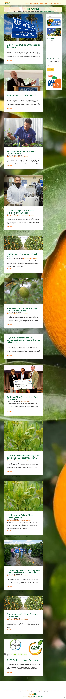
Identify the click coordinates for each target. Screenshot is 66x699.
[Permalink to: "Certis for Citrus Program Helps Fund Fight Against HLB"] (23, 379)
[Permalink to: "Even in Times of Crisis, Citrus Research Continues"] (23, 27)
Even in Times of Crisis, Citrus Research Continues (23, 46)
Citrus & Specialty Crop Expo (47, 690)
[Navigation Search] (60, 2)
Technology (32, 215)
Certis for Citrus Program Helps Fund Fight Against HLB (22, 398)
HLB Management (21, 215)
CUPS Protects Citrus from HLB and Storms (22, 255)
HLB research (18, 476)
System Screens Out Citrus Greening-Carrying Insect (22, 615)
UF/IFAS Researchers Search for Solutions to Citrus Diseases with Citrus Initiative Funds (23, 339)
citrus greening (8, 536)
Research (26, 156)
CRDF (23, 417)
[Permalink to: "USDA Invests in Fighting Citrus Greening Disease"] (23, 496)
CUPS (31, 258)
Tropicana (18, 591)
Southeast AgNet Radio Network (9, 690)
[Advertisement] (55, 49)
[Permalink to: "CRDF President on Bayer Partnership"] (23, 647)
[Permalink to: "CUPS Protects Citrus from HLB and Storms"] (23, 243)
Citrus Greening (11, 156)
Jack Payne (18, 113)
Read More (9, 60)
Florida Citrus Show (55, 690)
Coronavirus (18, 65)
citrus (6, 329)
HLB (20, 274)
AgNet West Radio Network (31, 690)
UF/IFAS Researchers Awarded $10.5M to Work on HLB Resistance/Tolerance (23, 456)
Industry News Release (19, 156)
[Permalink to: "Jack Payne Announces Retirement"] (23, 80)
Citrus (9, 215)
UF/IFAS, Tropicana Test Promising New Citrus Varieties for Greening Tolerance (23, 571)
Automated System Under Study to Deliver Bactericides (21, 152)
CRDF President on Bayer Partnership (22, 660)
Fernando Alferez (24, 329)
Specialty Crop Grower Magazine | (21, 690)
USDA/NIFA (26, 536)
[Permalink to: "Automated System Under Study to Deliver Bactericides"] (23, 132)
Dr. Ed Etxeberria (23, 231)
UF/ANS (23, 113)
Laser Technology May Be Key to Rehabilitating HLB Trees (20, 211)
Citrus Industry (39, 690)
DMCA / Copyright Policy (33, 697)
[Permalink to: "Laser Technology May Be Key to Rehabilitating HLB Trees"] (23, 190)
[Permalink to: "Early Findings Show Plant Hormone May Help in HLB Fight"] (23, 291)
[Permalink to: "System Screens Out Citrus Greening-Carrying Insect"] (23, 603)
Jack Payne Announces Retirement (21, 95)
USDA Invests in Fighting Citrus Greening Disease (20, 516)
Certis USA (7, 417)
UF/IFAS (24, 65)
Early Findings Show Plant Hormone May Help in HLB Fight (22, 309)
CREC (17, 231)
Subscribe (50, 69)
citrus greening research (9, 65)
